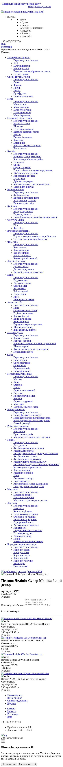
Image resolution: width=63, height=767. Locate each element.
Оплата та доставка (17, 700)
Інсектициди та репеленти (27, 467)
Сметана (17, 384)
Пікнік (16, 538)
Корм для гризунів (23, 560)
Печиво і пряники (22, 137)
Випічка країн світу (23, 203)
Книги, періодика (22, 511)
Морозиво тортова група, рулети (30, 500)
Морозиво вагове (22, 494)
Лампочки (18, 508)
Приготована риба (23, 434)
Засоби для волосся (23, 450)
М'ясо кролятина (22, 112)
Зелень (16, 90)
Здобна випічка (21, 195)
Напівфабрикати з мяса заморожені (31, 420)
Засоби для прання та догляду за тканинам (35, 453)
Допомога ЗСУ (34, 571)
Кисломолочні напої (24, 395)
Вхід (3, 44)
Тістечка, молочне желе (25, 406)
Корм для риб (20, 558)
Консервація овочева (24, 175)
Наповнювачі (20, 566)
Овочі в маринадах (23, 96)
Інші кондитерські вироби (27, 145)
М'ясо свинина (21, 107)
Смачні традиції (21, 423)
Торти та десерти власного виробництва (34, 236)
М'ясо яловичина (22, 109)
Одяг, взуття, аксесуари (25, 514)
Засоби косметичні (23, 472)
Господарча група (22, 533)
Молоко (17, 379)
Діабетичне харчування (25, 173)
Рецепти (11, 711)
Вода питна (19, 288)
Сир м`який (19, 365)
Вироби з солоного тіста (26, 197)
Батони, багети (21, 68)
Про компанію (14, 695)
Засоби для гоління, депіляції (28, 448)
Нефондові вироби (23, 351)
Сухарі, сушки (20, 74)
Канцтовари (19, 527)
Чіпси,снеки (19, 148)
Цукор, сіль (19, 178)
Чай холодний (20, 291)
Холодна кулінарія (23, 211)
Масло (16, 387)
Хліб (15, 63)
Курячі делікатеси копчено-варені (30, 349)
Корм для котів (21, 552)
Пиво (16, 307)
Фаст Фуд (18, 228)
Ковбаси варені (21, 338)
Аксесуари (19, 563)
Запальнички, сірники (25, 519)
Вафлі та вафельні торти (26, 131)
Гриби (16, 87)
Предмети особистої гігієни (27, 530)
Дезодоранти (20, 445)
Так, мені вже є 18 (27, 764)
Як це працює (14, 698)
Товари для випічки (23, 186)
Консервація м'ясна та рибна (28, 159)
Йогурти (17, 393)
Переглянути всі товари (25, 60)
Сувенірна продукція (24, 516)
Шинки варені (20, 346)
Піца (15, 225)
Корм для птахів (21, 555)
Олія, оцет (18, 162)
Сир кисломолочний (24, 390)
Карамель (18, 140)
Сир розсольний (21, 362)
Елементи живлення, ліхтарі (28, 541)
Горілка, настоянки (23, 313)
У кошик (5, 596)
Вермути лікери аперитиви (27, 324)
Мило (16, 475)
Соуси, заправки (22, 167)
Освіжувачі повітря (23, 478)
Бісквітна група (21, 123)
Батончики (19, 142)
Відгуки (11, 703)
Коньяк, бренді (21, 316)
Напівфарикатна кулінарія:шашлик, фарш (35, 217)
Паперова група (21, 481)
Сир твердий (20, 360)
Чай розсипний (21, 252)
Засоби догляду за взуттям (27, 459)
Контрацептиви (21, 470)
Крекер (17, 134)
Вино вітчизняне (22, 318)
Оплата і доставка (16, 571)
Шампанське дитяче (23, 299)
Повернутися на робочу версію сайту (21, 3)
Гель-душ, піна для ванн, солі (28, 486)
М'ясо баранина (21, 115)
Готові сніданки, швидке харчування (32, 170)
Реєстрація (6, 47)
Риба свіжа (19, 431)
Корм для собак (21, 549)
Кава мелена (19, 247)
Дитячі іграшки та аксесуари (28, 272)
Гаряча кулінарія (22, 214)
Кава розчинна (21, 250)
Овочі (16, 82)
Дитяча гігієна (20, 266)
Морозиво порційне (23, 497)
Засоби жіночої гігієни (25, 456)
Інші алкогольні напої (24, 329)
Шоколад (18, 126)
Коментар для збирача (12, 605)
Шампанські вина (22, 327)
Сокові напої (20, 285)
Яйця (16, 382)
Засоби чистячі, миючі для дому (29, 461)
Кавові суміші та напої (25, 258)
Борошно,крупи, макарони (27, 156)
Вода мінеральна (22, 283)
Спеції (16, 164)
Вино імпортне (21, 321)
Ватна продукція (22, 536)
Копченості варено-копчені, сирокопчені (34, 343)
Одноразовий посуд (23, 522)
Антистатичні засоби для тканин (30, 483)
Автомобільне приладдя (26, 525)
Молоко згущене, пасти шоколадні (31, 184)
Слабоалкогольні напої (25, 310)
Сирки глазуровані (23, 401)
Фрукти (17, 85)
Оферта (11, 708)
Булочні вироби (21, 65)
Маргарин (18, 404)
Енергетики (19, 294)
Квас (16, 296)
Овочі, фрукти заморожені (27, 415)
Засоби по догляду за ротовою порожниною (36, 464)
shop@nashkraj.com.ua (39, 6)
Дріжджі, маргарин (23, 181)
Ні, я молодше (9, 764)
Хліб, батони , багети (24, 200)
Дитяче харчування (23, 269)
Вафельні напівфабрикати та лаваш (31, 71)
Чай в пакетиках (22, 255)
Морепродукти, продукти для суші (31, 437)
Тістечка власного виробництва (30, 239)
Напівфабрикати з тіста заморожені (31, 417)
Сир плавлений (21, 368)
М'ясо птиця (19, 104)
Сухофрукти (19, 93)
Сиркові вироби (21, 371)
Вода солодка (20, 280)
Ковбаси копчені (22, 340)
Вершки (17, 398)
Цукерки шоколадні (23, 129)
